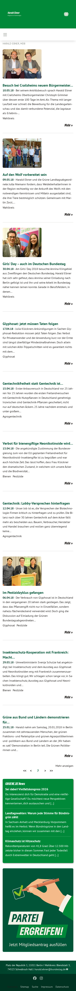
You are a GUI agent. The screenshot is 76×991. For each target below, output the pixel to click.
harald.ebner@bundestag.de (50, 969)
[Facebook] (35, 978)
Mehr (68, 125)
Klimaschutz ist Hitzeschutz (22, 841)
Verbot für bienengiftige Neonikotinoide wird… (38, 443)
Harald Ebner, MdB (14, 43)
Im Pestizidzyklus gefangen (23, 592)
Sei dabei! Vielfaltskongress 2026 (26, 789)
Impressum (47, 986)
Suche (35, 986)
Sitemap (24, 986)
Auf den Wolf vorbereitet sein (25, 174)
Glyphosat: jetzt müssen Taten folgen (30, 323)
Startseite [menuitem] (12, 986)
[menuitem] (24, 986)
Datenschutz (62, 986)
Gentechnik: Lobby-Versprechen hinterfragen (36, 503)
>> (51, 771)
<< (24, 771)
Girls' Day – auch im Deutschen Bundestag (34, 264)
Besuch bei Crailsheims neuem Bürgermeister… (38, 85)
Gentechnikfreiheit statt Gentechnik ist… (33, 383)
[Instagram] (41, 978)
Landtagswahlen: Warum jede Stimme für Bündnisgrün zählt (37, 815)
